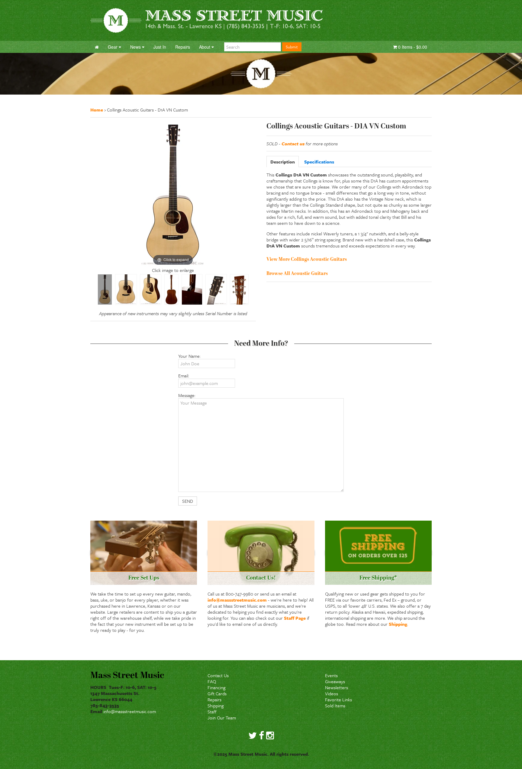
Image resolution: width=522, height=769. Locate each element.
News (136, 47)
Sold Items (335, 705)
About (205, 47)
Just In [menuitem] (159, 47)
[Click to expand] (173, 193)
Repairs (214, 699)
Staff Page (295, 618)
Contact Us (218, 675)
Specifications (319, 161)
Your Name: (189, 356)
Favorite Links (338, 699)
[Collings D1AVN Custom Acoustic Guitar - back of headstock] (239, 289)
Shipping (398, 624)
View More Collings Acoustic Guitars (306, 259)
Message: (186, 395)
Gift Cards (217, 693)
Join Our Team (222, 717)
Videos (331, 693)
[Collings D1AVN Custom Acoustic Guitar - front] (105, 289)
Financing (216, 687)
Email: (183, 375)
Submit (292, 47)
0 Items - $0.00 (412, 47)
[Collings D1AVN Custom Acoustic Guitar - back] (171, 289)
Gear (113, 47)
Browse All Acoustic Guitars (297, 273)
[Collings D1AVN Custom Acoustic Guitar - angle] (150, 289)
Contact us (293, 143)
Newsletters (336, 687)
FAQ (212, 681)
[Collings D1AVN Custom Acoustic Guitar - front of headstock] (216, 289)
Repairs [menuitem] (182, 47)
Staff (212, 711)
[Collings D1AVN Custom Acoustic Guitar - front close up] (126, 289)
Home (96, 109)
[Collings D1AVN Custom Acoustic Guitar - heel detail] (192, 289)
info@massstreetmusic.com (237, 599)
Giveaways (335, 681)
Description (282, 161)
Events (331, 675)
